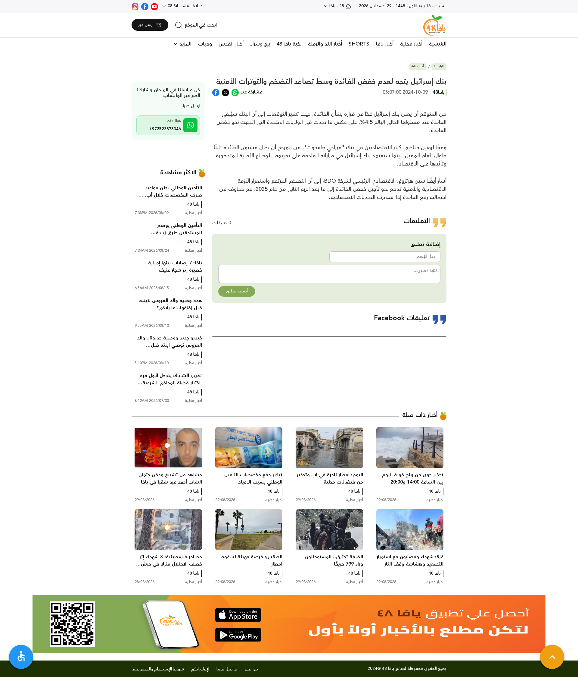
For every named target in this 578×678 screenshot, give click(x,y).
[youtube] (154, 6)
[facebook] (144, 6)
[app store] (238, 615)
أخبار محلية (411, 44)
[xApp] (225, 92)
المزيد (184, 44)
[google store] (238, 635)
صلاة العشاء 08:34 (184, 6)
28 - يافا (336, 6)
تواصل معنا (227, 669)
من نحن (251, 669)
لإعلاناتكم (200, 669)
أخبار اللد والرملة (325, 44)
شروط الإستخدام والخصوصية (158, 669)
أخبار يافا (384, 44)
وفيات (205, 44)
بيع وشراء (260, 44)
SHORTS (359, 44)
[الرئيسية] (434, 25)
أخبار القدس (231, 44)
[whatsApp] (235, 92)
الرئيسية (437, 44)
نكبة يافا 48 (289, 44)
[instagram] (135, 6)
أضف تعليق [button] (237, 291)
